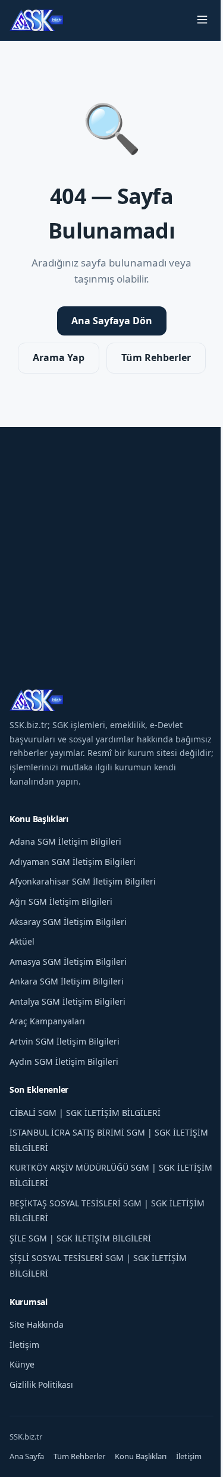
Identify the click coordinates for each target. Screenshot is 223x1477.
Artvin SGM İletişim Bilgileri (65, 1041)
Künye (22, 1364)
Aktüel (22, 941)
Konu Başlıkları (141, 1456)
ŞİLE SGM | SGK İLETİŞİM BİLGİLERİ (80, 1238)
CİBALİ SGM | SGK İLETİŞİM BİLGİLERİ (85, 1112)
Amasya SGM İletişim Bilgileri (68, 961)
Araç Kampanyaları (47, 1021)
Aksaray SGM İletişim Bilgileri (68, 921)
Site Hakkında (37, 1324)
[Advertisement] (111, 538)
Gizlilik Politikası (41, 1384)
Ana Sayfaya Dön (111, 320)
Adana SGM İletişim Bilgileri (65, 841)
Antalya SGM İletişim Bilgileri (67, 1001)
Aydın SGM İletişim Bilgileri (64, 1061)
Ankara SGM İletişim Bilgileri (67, 981)
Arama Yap (58, 357)
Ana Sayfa (27, 1456)
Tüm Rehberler (156, 357)
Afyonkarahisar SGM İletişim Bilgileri (83, 881)
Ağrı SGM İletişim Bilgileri (61, 901)
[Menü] (202, 20)
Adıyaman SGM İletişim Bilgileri (73, 861)
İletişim (24, 1344)
